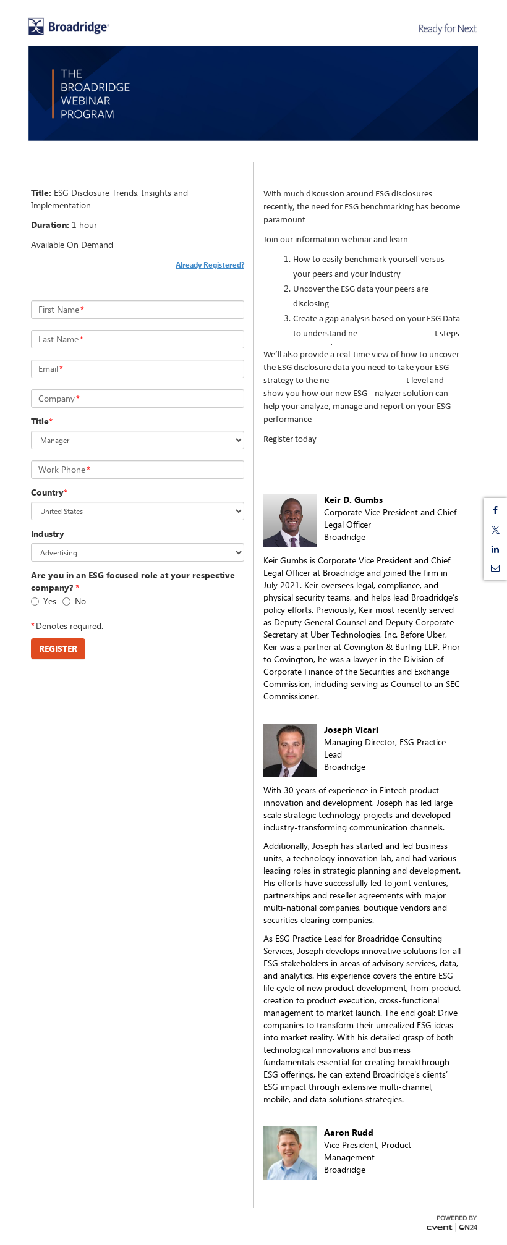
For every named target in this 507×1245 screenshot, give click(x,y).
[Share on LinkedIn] (495, 549)
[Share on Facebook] (495, 510)
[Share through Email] (495, 568)
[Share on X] (495, 530)
